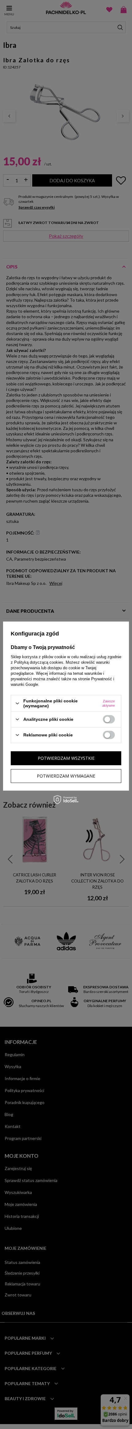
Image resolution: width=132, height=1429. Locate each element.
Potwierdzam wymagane (66, 776)
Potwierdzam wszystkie (66, 758)
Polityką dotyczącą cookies (38, 662)
